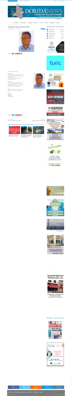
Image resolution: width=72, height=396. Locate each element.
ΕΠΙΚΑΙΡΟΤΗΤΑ (35, 126)
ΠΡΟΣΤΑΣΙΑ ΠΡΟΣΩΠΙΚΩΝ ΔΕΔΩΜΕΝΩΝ (19, 392)
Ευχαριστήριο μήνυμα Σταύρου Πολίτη (38, 120)
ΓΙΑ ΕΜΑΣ (40, 392)
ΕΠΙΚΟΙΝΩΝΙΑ (36, 392)
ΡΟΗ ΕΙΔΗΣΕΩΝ (15, 22)
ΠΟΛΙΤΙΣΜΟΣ (52, 22)
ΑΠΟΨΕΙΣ (57, 22)
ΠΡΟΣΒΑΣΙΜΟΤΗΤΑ (30, 392)
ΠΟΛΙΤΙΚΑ (35, 22)
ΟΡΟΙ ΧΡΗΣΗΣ (10, 392)
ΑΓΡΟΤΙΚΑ (41, 22)
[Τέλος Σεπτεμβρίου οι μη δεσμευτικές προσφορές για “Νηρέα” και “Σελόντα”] (38, 130)
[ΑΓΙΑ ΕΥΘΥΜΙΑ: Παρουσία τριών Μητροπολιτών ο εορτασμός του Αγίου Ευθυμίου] (26, 130)
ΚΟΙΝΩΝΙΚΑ (30, 22)
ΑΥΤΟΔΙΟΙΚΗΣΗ (23, 22)
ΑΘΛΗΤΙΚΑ (46, 22)
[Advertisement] (26, 62)
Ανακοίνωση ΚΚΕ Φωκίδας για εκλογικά (15, 120)
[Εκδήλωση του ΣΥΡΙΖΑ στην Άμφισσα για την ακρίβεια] (14, 130)
